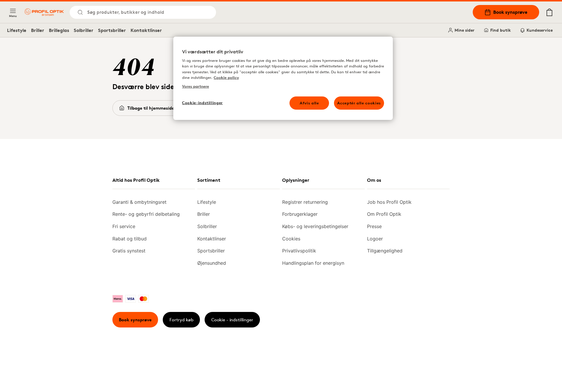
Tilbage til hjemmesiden (152, 108)
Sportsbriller (112, 30)
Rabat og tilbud (129, 239)
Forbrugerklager (300, 214)
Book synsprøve (510, 12)
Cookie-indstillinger (202, 102)
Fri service (123, 226)
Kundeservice (540, 30)
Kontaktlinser (146, 30)
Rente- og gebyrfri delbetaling (146, 214)
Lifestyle (16, 30)
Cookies (291, 239)
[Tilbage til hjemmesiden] (44, 12)
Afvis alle (309, 103)
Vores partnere (195, 86)
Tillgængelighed (384, 251)
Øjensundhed (211, 263)
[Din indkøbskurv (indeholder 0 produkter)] (549, 12)
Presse (374, 226)
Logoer (375, 239)
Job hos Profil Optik (389, 202)
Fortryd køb (181, 319)
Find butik (500, 30)
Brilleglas (59, 30)
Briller (37, 30)
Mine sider (464, 30)
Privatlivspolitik (299, 251)
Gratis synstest (128, 251)
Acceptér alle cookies (359, 103)
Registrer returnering (305, 202)
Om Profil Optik (384, 214)
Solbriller (83, 30)
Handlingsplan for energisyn (313, 263)
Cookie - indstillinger (232, 319)
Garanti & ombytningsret (139, 202)
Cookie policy (226, 77)
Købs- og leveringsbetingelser (315, 226)
